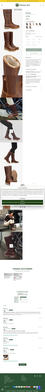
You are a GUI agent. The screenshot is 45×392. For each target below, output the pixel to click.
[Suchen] (40, 5)
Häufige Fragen (24, 378)
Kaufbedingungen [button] (29, 391)
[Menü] (2, 5)
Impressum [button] (8, 391)
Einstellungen (22, 198)
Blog (5, 383)
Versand (5, 375)
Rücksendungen (7, 377)
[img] (5, 308)
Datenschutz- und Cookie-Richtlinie (20, 195)
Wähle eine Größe (33, 49)
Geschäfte (23, 377)
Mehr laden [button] (22, 364)
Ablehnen (22, 201)
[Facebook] (20, 207)
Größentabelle (39, 36)
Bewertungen (23, 380)
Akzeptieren (22, 203)
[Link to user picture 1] (5, 357)
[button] (28, 16)
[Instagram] (22, 207)
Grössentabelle (7, 378)
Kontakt (22, 375)
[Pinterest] (24, 207)
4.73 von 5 (25, 293)
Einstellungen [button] (35, 391)
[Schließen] (33, 183)
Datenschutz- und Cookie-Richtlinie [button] (18, 391)
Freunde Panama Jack (8, 381)
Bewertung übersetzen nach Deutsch (11, 335)
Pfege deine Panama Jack (9, 380)
